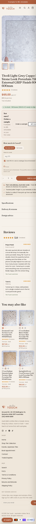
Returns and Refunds (9, 482)
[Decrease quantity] (4, 178)
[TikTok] (12, 431)
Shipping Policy (7, 486)
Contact (5, 454)
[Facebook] (6, 431)
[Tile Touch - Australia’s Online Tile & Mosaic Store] (8, 8)
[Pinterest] (9, 431)
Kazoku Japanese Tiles (10, 447)
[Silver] (23, 368)
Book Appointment (8, 451)
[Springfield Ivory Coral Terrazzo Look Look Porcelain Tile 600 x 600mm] (26, 358)
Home (4, 440)
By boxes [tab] (19, 148)
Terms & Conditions (9, 475)
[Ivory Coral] (20, 368)
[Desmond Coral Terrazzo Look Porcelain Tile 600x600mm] (9, 318)
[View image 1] (5, 66)
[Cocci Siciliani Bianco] (20, 328)
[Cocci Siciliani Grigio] (25, 328)
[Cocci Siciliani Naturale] (23, 328)
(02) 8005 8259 (7, 417)
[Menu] (20, 8)
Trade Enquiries (7, 458)
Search (4, 468)
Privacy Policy (6, 478)
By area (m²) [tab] (9, 148)
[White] (6, 328)
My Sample (7, 520)
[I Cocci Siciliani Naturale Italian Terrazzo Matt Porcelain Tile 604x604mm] (9, 358)
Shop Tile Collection (9, 443)
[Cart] (32, 8)
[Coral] (3, 328)
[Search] (24, 8)
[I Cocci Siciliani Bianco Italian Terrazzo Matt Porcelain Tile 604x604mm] (26, 318)
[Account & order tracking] (29, 8)
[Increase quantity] (12, 178)
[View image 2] (12, 66)
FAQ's (4, 471)
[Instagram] (3, 431)
